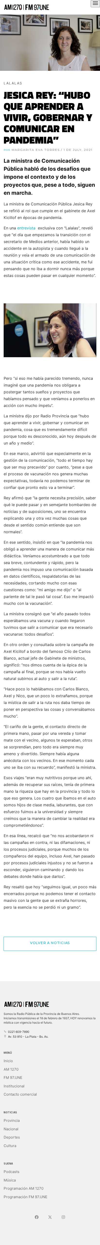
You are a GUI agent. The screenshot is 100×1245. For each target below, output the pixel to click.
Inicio (8, 1061)
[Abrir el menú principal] (95, 3)
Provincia (12, 1120)
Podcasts (11, 1171)
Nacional (11, 1129)
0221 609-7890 (18, 1032)
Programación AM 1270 (23, 1188)
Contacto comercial (20, 1094)
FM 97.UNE (13, 1077)
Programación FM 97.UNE (25, 1197)
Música (10, 1180)
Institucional (14, 1086)
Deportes (12, 1137)
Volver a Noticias (50, 943)
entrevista (26, 228)
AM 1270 (11, 1069)
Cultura (10, 1145)
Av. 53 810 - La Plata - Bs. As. (27, 1036)
